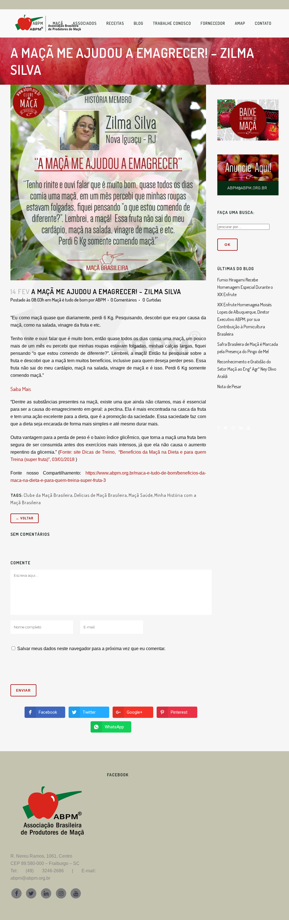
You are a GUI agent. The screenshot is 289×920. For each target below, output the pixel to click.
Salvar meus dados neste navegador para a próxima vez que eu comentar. (91, 648)
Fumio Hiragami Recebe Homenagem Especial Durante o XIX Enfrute (245, 287)
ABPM (100, 300)
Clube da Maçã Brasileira (48, 495)
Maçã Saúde (141, 495)
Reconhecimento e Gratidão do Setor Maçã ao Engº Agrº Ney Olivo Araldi (246, 369)
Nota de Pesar (229, 386)
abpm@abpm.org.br (30, 878)
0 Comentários (124, 300)
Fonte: (67, 452)
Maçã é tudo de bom (70, 300)
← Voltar (24, 518)
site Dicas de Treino (94, 452)
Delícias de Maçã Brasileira (100, 495)
